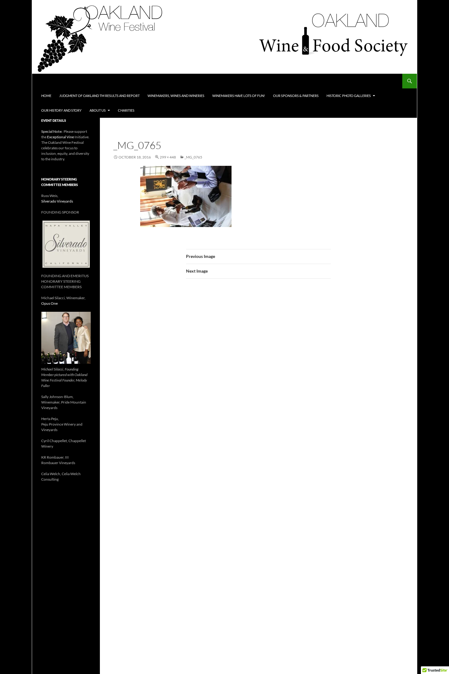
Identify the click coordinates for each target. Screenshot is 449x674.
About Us (97, 110)
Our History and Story (61, 110)
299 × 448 (168, 157)
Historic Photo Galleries (349, 96)
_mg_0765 (193, 157)
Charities (126, 110)
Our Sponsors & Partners (296, 96)
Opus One (49, 303)
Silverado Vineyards (57, 201)
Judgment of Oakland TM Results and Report (99, 96)
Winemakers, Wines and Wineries (176, 96)
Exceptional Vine (60, 137)
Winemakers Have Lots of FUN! (238, 96)
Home (46, 96)
